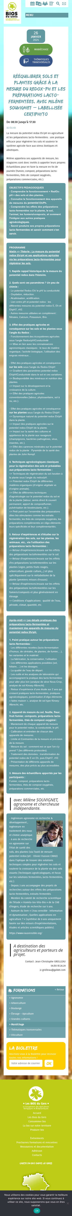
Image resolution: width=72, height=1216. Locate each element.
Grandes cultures (20, 1019)
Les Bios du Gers (37, 1117)
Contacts (37, 1155)
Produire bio (37, 1130)
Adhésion (37, 1151)
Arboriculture (18, 1003)
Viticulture (17, 1035)
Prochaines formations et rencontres (36, 1142)
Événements (37, 1138)
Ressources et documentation (37, 1147)
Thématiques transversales (41, 61)
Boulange (16, 1008)
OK (37, 1210)
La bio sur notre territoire (37, 1126)
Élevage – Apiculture (22, 1014)
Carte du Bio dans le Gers (36, 1163)
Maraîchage (41, 49)
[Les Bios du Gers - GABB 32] (12, 18)
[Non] (67, 1203)
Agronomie (17, 998)
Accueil (37, 1113)
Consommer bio (37, 1121)
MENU (29, 15)
